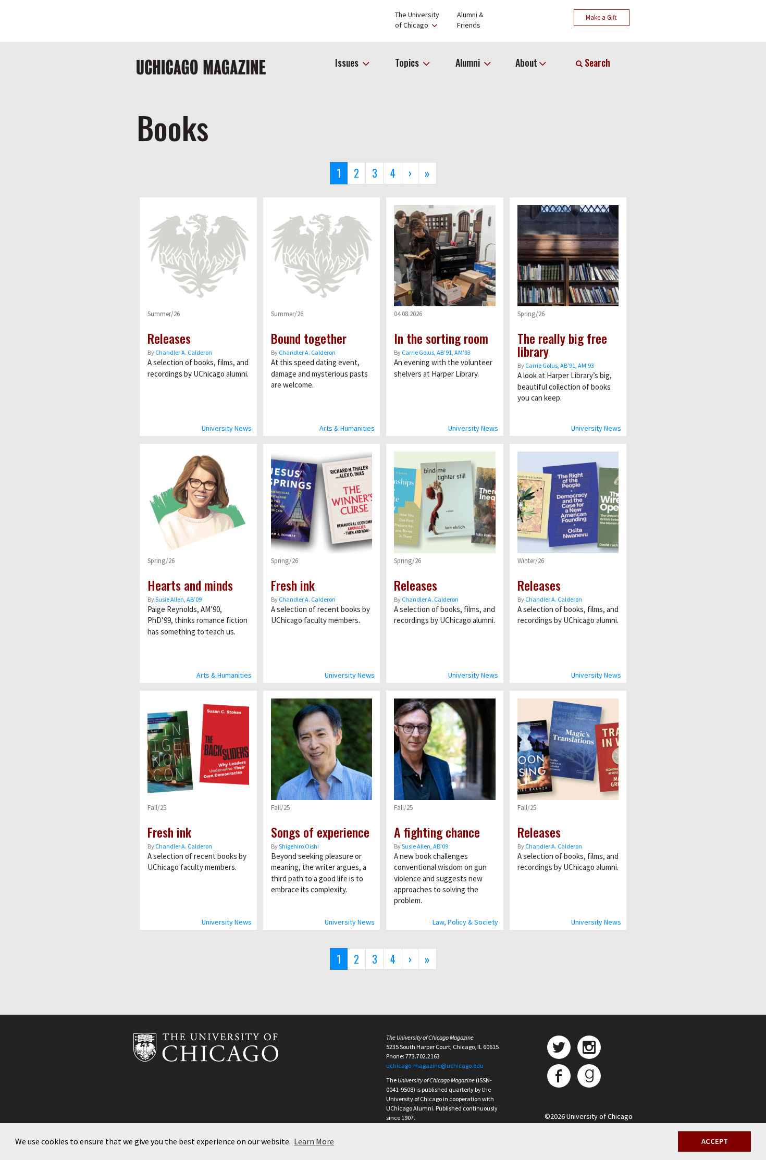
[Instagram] (589, 1047)
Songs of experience (320, 831)
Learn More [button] (314, 1141)
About (526, 62)
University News (227, 428)
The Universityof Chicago (417, 20)
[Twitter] (559, 1047)
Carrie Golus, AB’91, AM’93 (436, 352)
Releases (169, 338)
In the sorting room (441, 338)
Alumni (468, 62)
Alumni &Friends (470, 20)
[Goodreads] (589, 1076)
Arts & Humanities (347, 428)
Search (596, 62)
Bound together (309, 338)
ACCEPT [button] (714, 1141)
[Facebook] (559, 1076)
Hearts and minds (190, 585)
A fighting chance (437, 831)
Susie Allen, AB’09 (178, 599)
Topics (408, 62)
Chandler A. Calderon (183, 352)
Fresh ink (293, 585)
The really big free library (562, 344)
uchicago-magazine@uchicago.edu (435, 1065)
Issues (348, 62)
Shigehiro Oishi (299, 846)
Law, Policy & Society (465, 922)
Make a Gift (601, 17)
